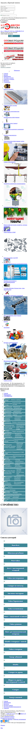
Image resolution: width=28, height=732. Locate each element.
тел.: (6, 31)
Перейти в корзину (6, 67)
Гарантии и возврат (9, 79)
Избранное (17, 70)
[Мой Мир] (6, 721)
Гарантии (6, 708)
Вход (10, 36)
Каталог (6, 75)
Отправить (3, 22)
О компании (7, 82)
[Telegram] (8, 721)
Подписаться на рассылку (7, 718)
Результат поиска (8, 705)
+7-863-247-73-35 (10, 713)
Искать (3, 390)
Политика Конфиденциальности (12, 706)
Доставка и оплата (9, 77)
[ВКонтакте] (1, 721)
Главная (6, 73)
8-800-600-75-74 (22, 713)
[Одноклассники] (4, 721)
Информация (7, 76)
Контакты (6, 80)
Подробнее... (5, 20)
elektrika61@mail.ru (9, 716)
